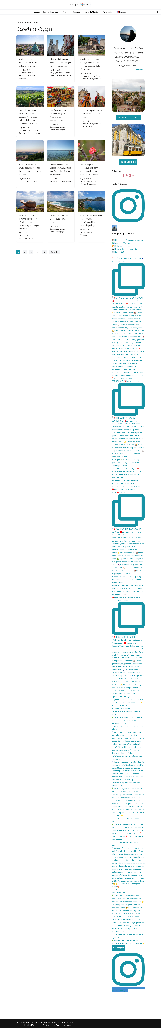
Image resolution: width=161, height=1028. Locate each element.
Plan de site (60, 1025)
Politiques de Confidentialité (43, 1025)
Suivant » (54, 252)
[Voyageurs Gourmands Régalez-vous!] (80, 4)
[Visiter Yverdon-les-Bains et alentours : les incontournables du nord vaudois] (30, 150)
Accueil (37, 12)
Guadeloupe (54, 127)
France (68, 75)
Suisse (21, 181)
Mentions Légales (23, 1025)
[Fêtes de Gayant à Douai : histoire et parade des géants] (91, 96)
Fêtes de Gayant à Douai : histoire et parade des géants (91, 113)
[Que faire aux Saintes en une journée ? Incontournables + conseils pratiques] (91, 201)
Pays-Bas (22, 75)
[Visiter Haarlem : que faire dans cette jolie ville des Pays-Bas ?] (30, 45)
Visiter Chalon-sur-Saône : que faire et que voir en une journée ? (60, 62)
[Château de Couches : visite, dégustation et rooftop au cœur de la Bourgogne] (91, 45)
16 (44, 252)
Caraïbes (63, 127)
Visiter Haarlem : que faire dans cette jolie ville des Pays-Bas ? (28, 62)
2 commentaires (25, 73)
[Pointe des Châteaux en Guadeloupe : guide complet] (60, 201)
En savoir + (139, 70)
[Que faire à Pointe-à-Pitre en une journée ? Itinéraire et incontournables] (60, 96)
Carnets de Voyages (57, 75)
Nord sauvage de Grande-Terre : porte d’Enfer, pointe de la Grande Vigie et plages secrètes (29, 222)
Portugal (76, 12)
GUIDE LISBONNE (128, 162)
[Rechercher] (157, 12)
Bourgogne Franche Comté (60, 73)
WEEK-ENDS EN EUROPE (128, 117)
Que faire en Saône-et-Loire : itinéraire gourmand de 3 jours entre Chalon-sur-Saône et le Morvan (29, 117)
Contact (69, 1025)
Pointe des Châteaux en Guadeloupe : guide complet (60, 219)
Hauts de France (86, 126)
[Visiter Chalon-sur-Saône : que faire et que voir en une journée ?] (60, 45)
